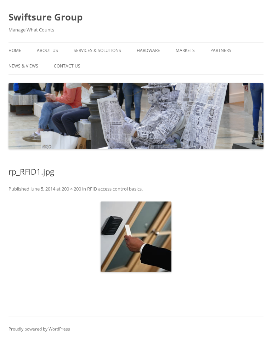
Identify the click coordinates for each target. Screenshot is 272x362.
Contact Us (67, 66)
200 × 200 (71, 189)
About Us (47, 50)
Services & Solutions (97, 50)
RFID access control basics (114, 189)
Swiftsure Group (45, 17)
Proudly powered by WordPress (39, 329)
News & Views (23, 66)
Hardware (148, 50)
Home (14, 50)
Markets (185, 50)
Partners (220, 50)
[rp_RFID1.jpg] (136, 237)
